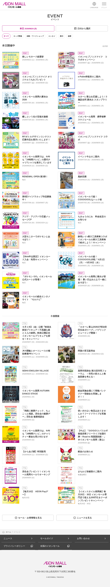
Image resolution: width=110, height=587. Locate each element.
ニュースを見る (84, 517)
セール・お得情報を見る (30, 517)
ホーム (8, 532)
